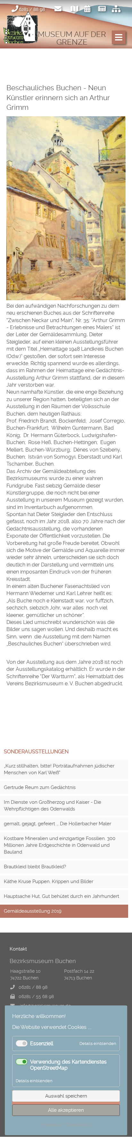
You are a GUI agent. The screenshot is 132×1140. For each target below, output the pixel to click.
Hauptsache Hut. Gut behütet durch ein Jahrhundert (61, 896)
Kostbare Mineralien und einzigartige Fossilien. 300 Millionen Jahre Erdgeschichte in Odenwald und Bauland (59, 845)
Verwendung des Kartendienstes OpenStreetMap (68, 1065)
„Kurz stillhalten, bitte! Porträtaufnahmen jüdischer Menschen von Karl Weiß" (59, 769)
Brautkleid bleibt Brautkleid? (35, 867)
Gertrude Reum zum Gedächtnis (40, 787)
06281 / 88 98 (33, 987)
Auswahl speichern (66, 1096)
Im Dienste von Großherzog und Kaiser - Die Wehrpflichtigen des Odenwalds (52, 805)
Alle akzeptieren (66, 1110)
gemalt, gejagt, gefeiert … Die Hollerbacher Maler (57, 824)
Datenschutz (79, 1124)
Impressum (52, 1124)
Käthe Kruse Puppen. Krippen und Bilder (48, 881)
